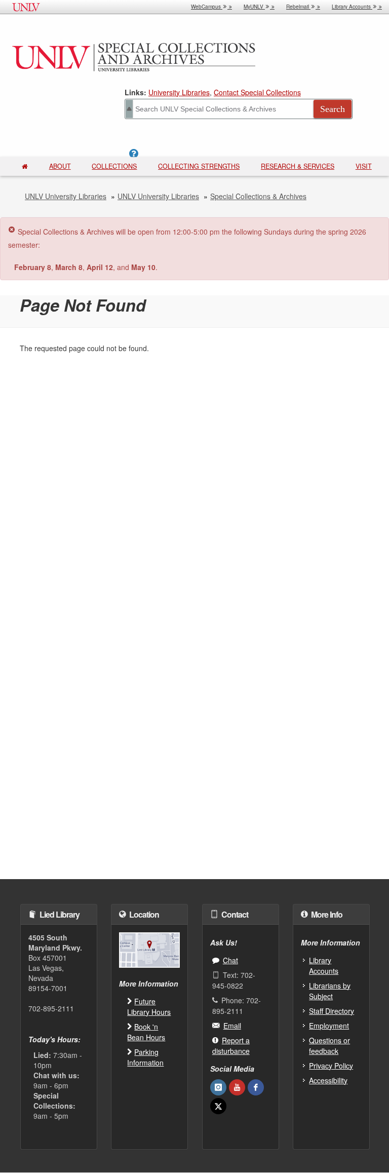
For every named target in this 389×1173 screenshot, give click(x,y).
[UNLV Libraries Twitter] (218, 1106)
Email (232, 1025)
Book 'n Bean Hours (146, 1031)
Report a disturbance (231, 1045)
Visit (364, 166)
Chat (230, 960)
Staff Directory (331, 1011)
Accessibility (328, 1080)
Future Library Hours (149, 1006)
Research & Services (297, 166)
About (60, 166)
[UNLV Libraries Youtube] (237, 1087)
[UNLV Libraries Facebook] (256, 1087)
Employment (329, 1025)
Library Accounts (323, 965)
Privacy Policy (331, 1066)
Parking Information (145, 1057)
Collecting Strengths (199, 166)
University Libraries (179, 92)
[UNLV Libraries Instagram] (218, 1087)
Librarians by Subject (330, 990)
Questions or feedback (329, 1045)
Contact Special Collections (257, 92)
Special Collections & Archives (258, 196)
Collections (114, 166)
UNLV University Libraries (65, 196)
